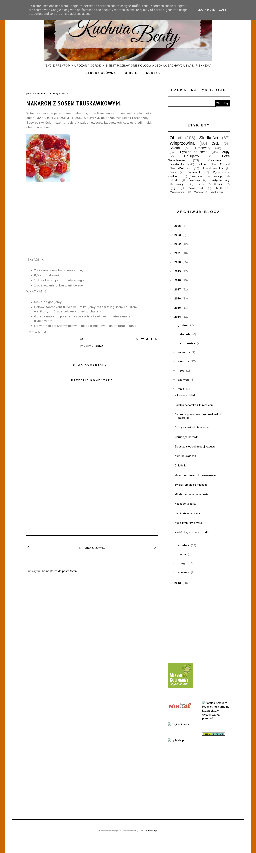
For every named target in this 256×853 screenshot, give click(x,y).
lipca (181, 370)
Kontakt (154, 73)
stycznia (183, 572)
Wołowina (198, 192)
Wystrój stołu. (217, 192)
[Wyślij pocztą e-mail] (138, 339)
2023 (177, 235)
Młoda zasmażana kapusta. (192, 494)
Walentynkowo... (178, 192)
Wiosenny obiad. (185, 395)
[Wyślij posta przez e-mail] (80, 338)
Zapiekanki (194, 172)
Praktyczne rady (220, 180)
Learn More (206, 9)
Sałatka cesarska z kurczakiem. (194, 405)
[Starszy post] (155, 547)
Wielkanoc (184, 168)
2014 (177, 316)
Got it (223, 9)
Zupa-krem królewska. (189, 522)
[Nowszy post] (28, 547)
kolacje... (181, 184)
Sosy (173, 172)
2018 (177, 280)
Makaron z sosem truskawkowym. (74, 103)
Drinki (219, 188)
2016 (177, 298)
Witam (203, 164)
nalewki (174, 180)
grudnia (183, 325)
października (186, 343)
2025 (177, 225)
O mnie (131, 73)
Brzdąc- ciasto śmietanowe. (192, 427)
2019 (177, 271)
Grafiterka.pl (151, 830)
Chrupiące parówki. (187, 436)
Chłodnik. (180, 465)
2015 (177, 307)
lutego (182, 563)
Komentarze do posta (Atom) (60, 571)
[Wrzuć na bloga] (142, 339)
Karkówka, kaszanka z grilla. (192, 532)
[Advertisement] (92, 502)
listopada (184, 334)
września (184, 352)
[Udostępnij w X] (147, 339)
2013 (177, 583)
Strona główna (101, 73)
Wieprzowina (182, 143)
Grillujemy (191, 156)
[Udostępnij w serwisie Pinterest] (156, 339)
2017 (177, 289)
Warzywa (197, 176)
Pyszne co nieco (194, 152)
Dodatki (225, 164)
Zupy (226, 152)
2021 (177, 253)
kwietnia (183, 545)
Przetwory (202, 148)
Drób (215, 143)
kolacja (218, 176)
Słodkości (208, 137)
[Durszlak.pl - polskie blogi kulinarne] (178, 724)
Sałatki (175, 148)
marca (182, 554)
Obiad (99, 346)
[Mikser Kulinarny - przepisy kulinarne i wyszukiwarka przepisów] (180, 686)
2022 (177, 244)
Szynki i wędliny (212, 168)
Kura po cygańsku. (186, 455)
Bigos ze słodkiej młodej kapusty (195, 446)
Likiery (200, 184)
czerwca (183, 379)
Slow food (196, 188)
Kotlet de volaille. (185, 503)
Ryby (173, 188)
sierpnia (183, 361)
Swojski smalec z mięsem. (191, 484)
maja (181, 388)
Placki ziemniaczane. (188, 513)
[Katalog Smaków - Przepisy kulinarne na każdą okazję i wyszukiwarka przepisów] (216, 718)
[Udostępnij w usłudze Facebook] (151, 339)
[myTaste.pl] (176, 740)
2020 (177, 262)
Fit (228, 148)
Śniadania (194, 180)
